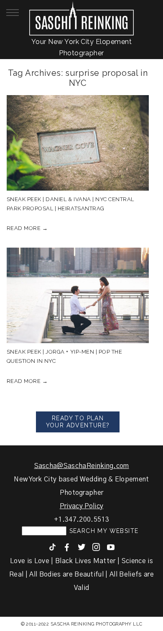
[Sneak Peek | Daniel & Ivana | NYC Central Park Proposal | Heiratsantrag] (78, 143)
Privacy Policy (81, 506)
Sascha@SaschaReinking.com (81, 466)
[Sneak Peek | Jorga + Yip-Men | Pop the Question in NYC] (78, 295)
